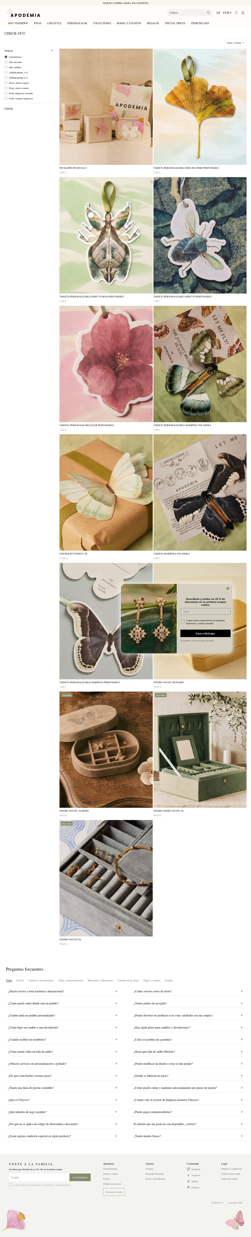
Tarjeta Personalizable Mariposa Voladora (182, 425)
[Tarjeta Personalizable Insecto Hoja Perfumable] (106, 235)
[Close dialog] (228, 588)
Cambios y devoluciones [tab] (41, 980)
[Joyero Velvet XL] (106, 878)
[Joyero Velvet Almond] (106, 750)
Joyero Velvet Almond (74, 810)
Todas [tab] (9, 980)
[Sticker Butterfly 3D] (106, 492)
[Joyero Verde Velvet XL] (200, 750)
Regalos (153, 23)
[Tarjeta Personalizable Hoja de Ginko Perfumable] (200, 107)
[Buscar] (208, 12)
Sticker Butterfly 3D (73, 553)
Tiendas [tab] (169, 980)
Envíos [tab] (20, 980)
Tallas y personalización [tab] (70, 980)
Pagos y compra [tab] (151, 980)
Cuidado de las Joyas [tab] (128, 980)
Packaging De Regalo (73, 168)
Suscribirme (205, 633)
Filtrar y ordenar (234, 42)
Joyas (37, 23)
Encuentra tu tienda (114, 1191)
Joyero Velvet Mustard (168, 682)
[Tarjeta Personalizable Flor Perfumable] (106, 364)
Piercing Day (200, 23)
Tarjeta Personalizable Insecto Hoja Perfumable (91, 296)
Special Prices (175, 23)
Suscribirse (80, 1177)
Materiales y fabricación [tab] (100, 980)
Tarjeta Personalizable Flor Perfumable (86, 425)
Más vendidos (18, 23)
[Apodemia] (23, 12)
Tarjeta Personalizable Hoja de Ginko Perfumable (186, 168)
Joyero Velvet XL (70, 939)
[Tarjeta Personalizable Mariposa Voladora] (200, 364)
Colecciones (102, 23)
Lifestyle (54, 23)
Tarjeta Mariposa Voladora (171, 553)
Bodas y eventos (129, 23)
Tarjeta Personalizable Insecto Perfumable (182, 296)
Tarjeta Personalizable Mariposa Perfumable (89, 682)
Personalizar (77, 23)
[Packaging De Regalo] (106, 107)
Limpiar (8, 108)
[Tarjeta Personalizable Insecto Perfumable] (200, 235)
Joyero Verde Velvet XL (168, 810)
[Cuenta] (236, 12)
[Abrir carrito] (242, 12)
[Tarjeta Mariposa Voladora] (200, 492)
